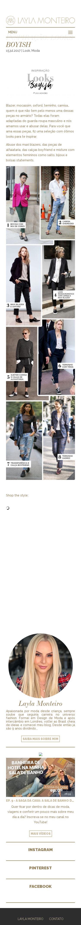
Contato (56, 919)
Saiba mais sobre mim (40, 739)
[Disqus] (40, 565)
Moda (36, 50)
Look (26, 50)
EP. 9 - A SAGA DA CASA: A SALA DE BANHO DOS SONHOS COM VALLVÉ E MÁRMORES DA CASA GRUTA (40, 800)
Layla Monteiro (30, 919)
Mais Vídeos (41, 833)
